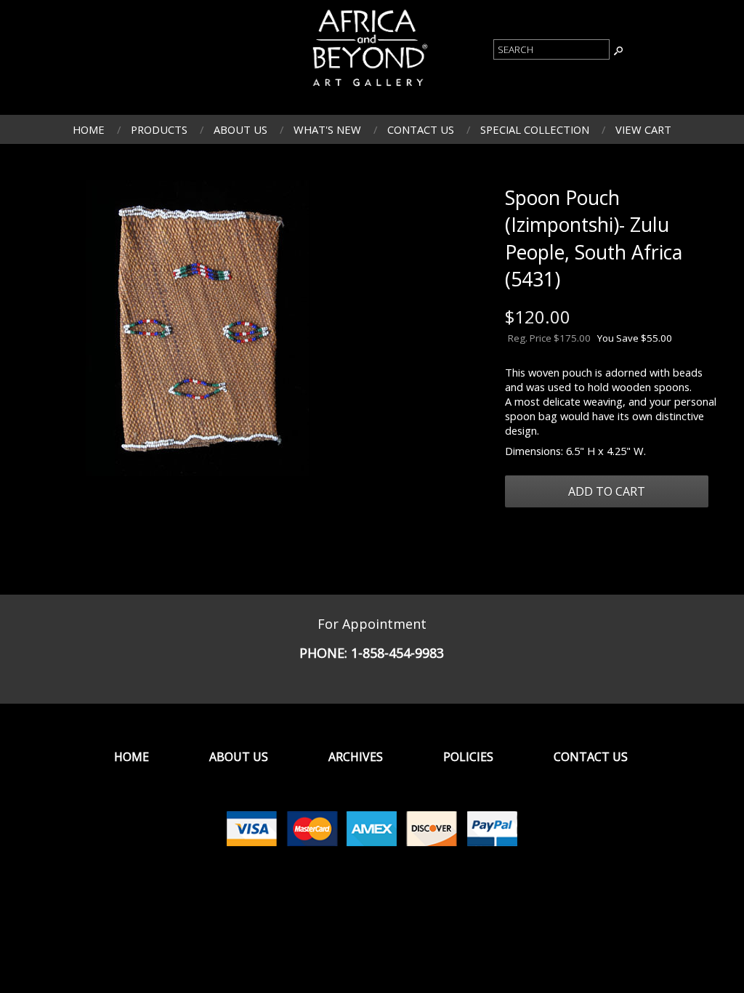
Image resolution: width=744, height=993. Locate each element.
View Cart (643, 129)
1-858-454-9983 (397, 653)
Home (89, 129)
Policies (468, 757)
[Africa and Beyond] (368, 88)
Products (159, 129)
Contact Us (420, 129)
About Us (240, 129)
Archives (355, 757)
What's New (327, 129)
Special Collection (534, 129)
